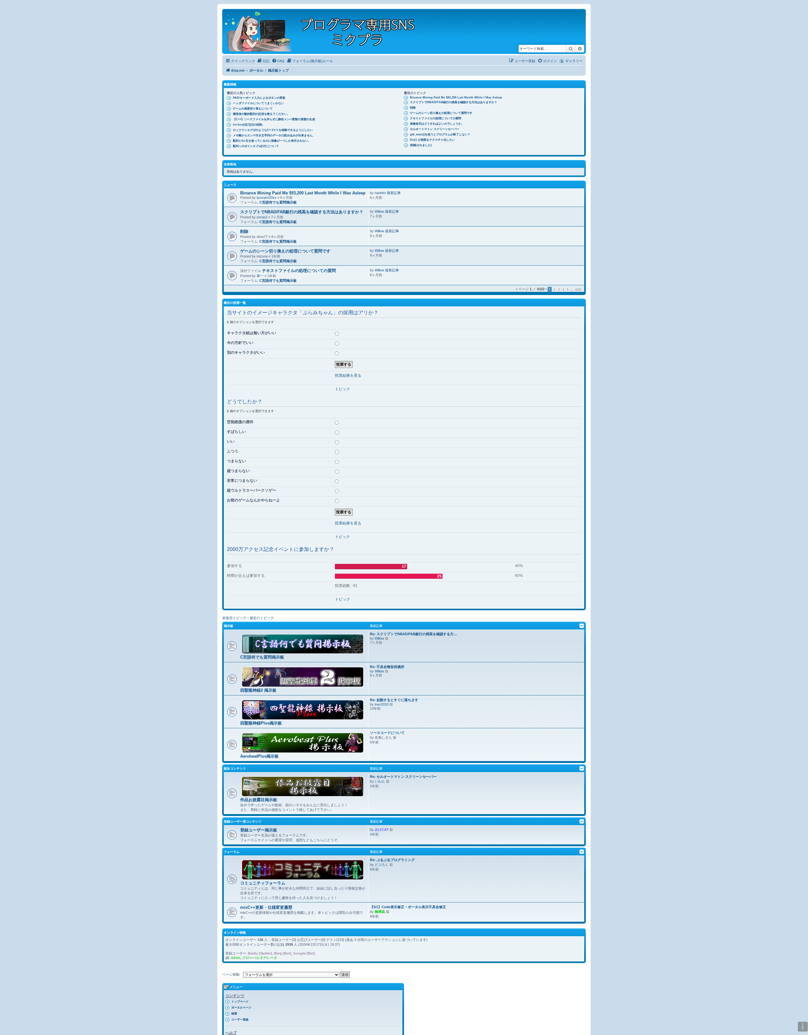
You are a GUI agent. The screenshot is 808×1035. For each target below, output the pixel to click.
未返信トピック (234, 618)
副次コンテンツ (235, 768)
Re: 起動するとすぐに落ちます (394, 700)
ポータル (256, 70)
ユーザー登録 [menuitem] (239, 1019)
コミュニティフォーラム (262, 883)
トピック (342, 389)
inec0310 (382, 704)
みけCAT (382, 829)
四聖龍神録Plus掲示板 (261, 723)
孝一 (260, 276)
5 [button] (567, 289)
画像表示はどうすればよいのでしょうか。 (437, 123)
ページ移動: (231, 974)
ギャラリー (574, 61)
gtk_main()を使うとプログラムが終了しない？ (440, 134)
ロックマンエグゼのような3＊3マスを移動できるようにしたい (273, 130)
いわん (380, 781)
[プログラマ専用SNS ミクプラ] (325, 31)
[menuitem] (263, 61)
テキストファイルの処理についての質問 (435, 118)
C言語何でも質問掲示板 (278, 202)
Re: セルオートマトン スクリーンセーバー (403, 776)
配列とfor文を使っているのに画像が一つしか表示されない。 (272, 140)
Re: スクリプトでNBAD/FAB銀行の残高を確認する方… (413, 634)
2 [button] (554, 289)
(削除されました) (421, 145)
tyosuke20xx (266, 197)
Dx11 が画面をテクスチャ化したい (432, 139)
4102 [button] (578, 289)
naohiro (380, 193)
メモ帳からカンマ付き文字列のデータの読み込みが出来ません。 (274, 135)
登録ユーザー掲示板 (258, 830)
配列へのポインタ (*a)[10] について (256, 146)
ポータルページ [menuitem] (241, 1007)
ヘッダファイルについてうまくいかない (258, 103)
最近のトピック (262, 618)
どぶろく (382, 864)
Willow (379, 211)
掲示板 (228, 626)
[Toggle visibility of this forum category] (581, 625)
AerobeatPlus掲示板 (259, 756)
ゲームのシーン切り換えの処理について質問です (441, 113)
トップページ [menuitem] (239, 1001)
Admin (235, 958)
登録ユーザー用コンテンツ (243, 821)
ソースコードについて (387, 733)
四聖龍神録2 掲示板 (258, 690)
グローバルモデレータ (259, 958)
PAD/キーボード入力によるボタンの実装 (259, 97)
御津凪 (380, 912)
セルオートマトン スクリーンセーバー (434, 129)
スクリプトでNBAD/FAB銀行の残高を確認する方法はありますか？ (453, 102)
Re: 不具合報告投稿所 (387, 667)
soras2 (262, 217)
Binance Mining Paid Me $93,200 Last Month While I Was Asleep (456, 97)
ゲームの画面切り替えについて (253, 108)
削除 (413, 107)
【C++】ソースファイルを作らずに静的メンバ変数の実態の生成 (274, 119)
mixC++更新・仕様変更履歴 (266, 907)
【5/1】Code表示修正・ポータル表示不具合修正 (408, 907)
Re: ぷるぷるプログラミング (392, 860)
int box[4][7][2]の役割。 (249, 124)
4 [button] (563, 289)
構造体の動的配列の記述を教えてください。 (261, 113)
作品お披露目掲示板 (258, 799)
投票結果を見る (348, 375)
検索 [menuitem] (234, 1013)
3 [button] (559, 289)
